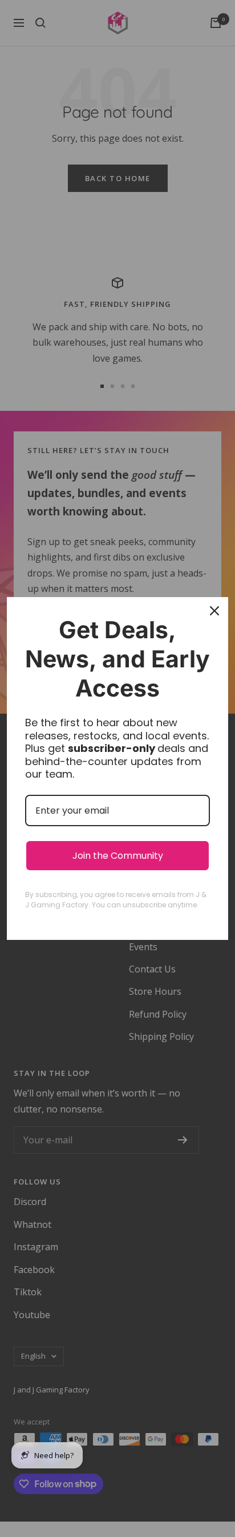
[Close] (214, 611)
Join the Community (117, 855)
